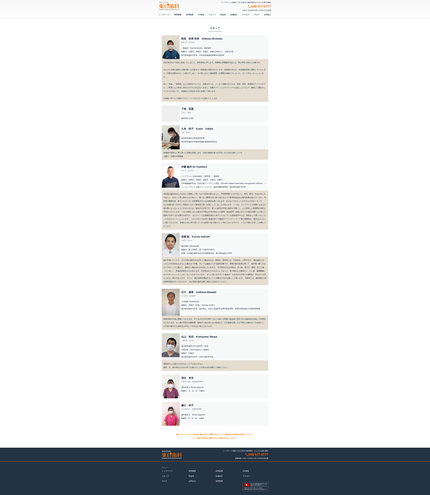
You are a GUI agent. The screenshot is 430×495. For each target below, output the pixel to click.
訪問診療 (189, 15)
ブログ (256, 15)
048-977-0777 (261, 6)
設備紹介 (234, 15)
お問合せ (267, 15)
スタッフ (212, 15)
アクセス (245, 15)
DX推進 (201, 15)
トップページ (164, 15)
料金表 (223, 15)
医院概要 (178, 15)
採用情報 (219, 481)
